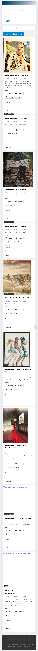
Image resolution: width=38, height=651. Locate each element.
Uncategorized (9, 114)
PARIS (6, 71)
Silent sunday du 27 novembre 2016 (18, 518)
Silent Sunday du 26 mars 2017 (16, 190)
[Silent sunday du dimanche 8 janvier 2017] (16, 349)
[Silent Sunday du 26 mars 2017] (18, 169)
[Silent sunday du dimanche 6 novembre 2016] (16, 570)
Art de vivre (8, 441)
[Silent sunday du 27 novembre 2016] (15, 501)
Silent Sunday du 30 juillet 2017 (16, 75)
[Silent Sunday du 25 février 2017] (17, 277)
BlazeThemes (26, 646)
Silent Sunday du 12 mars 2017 (16, 226)
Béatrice (8, 78)
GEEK (6, 586)
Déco (6, 365)
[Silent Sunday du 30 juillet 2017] (17, 55)
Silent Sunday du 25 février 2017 (17, 298)
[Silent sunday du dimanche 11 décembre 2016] (15, 425)
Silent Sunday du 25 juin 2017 (16, 118)
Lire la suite (8, 110)
